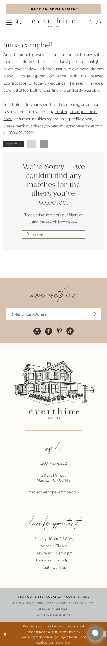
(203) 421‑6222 (53, 463)
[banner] (53, 22)
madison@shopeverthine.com (77, 125)
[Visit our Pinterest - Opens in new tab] (59, 330)
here (67, 642)
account (93, 104)
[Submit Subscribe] (93, 314)
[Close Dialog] (5, 634)
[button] (9, 22)
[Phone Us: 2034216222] (18, 22)
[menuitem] (9, 22)
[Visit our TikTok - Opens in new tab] (70, 330)
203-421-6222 (20, 133)
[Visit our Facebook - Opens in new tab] (48, 330)
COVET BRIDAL (77, 597)
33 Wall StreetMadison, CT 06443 (53, 477)
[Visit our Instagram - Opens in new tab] (37, 330)
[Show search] (89, 22)
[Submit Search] (27, 234)
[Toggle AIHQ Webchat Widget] (95, 633)
